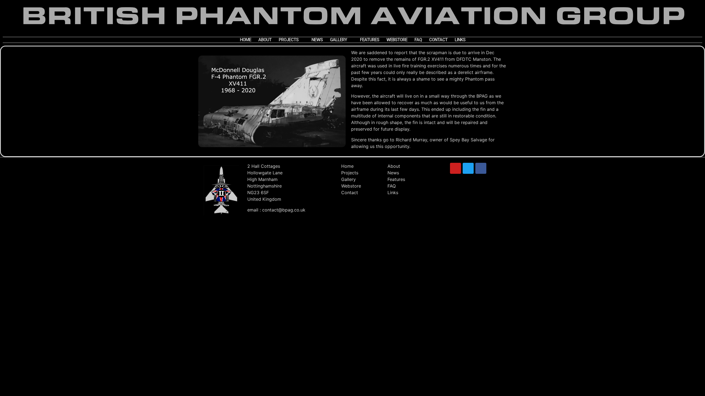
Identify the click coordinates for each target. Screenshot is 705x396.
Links (460, 39)
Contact (438, 39)
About (265, 39)
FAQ (418, 39)
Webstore (396, 39)
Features (369, 39)
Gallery (338, 39)
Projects (289, 39)
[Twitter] (468, 168)
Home (245, 39)
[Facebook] (480, 168)
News (317, 39)
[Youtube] (455, 168)
